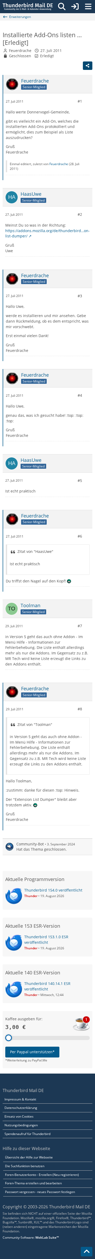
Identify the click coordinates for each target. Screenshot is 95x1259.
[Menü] (88, 6)
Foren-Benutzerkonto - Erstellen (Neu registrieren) (42, 1174)
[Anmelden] (75, 6)
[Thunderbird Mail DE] (28, 6)
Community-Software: (31, 1237)
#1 (80, 101)
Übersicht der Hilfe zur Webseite (29, 1157)
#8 (80, 708)
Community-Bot (30, 843)
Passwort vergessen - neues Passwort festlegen (40, 1192)
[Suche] (61, 6)
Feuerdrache (20, 50)
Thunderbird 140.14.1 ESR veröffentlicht (47, 986)
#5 (80, 480)
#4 (80, 395)
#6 (80, 536)
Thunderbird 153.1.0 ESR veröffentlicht (46, 939)
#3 (80, 295)
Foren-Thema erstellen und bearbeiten (33, 1183)
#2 (80, 214)
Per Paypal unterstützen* (32, 1051)
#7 (80, 625)
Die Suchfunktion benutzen (24, 1166)
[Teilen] (87, 65)
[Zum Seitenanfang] (86, 1251)
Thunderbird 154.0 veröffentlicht (53, 890)
